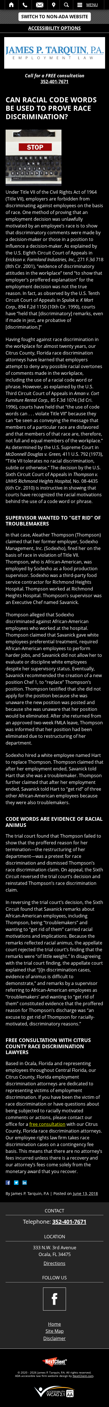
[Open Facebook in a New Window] (54, 1299)
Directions (54, 1263)
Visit (54, 5)
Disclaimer (54, 1338)
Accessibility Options (54, 28)
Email (40, 5)
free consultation (47, 1124)
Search (66, 5)
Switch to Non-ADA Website (54, 16)
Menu (92, 5)
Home (11, 5)
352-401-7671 (54, 81)
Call (25, 5)
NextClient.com (83, 1376)
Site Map (55, 1331)
